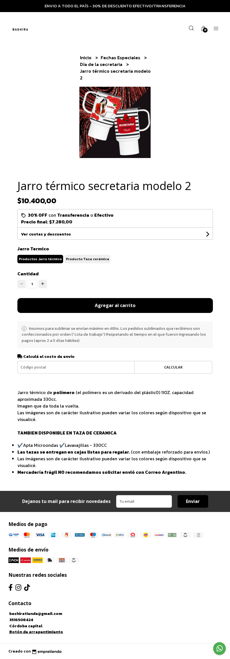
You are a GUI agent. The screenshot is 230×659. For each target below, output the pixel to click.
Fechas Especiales (121, 57)
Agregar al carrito (115, 305)
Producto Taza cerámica (87, 259)
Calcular (173, 367)
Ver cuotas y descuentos (46, 234)
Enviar (193, 501)
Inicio (86, 57)
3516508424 (21, 620)
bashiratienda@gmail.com (35, 613)
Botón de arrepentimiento (36, 632)
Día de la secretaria (101, 64)
